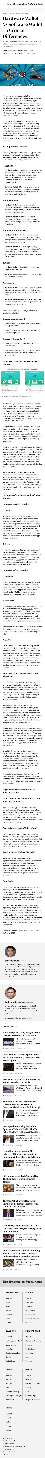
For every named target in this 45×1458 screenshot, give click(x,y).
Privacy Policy (7, 1449)
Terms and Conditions (9, 1452)
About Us (5, 1454)
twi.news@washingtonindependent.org (14, 1446)
